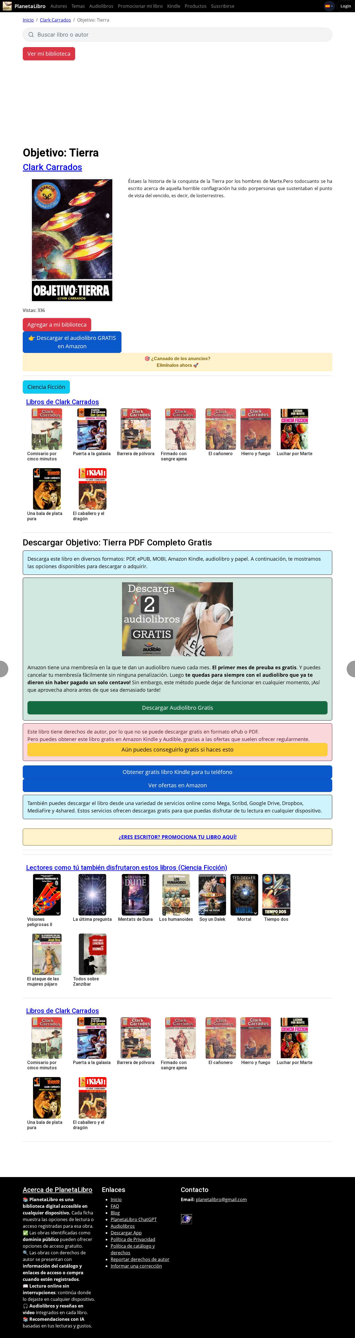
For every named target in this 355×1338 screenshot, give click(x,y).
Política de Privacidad (133, 1239)
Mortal (244, 919)
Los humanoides (176, 919)
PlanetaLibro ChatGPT (134, 1219)
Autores (58, 6)
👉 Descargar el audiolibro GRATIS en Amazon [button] (72, 342)
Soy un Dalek (212, 919)
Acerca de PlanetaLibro (57, 1190)
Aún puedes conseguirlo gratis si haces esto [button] (177, 749)
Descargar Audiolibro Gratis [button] (177, 707)
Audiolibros (101, 6)
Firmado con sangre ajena (174, 456)
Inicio (28, 20)
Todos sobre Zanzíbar (86, 981)
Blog (115, 1213)
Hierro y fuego (255, 453)
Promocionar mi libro (140, 6)
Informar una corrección (136, 1266)
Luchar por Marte (294, 453)
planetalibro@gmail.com (221, 1199)
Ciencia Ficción (46, 387)
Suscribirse (222, 6)
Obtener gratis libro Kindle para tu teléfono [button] (177, 772)
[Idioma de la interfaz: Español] (329, 6)
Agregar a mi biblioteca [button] (57, 324)
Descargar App (126, 1233)
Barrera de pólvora (135, 453)
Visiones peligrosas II (39, 922)
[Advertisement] (177, 104)
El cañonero (221, 453)
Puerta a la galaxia (92, 453)
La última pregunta (92, 919)
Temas (78, 6)
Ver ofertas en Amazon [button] (177, 785)
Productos (196, 6)
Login (346, 6)
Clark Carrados (55, 20)
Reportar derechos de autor (140, 1259)
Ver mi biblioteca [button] (48, 53)
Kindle (173, 6)
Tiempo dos (276, 919)
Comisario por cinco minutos (42, 456)
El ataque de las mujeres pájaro (43, 981)
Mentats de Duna (135, 919)
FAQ (115, 1206)
